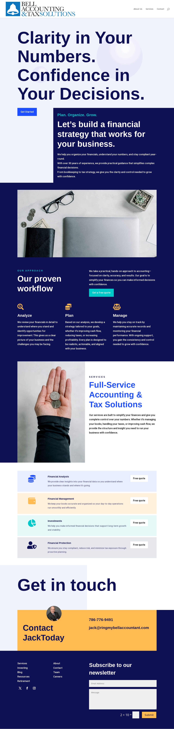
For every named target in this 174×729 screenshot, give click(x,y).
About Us (138, 9)
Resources (23, 676)
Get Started (27, 111)
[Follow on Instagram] (34, 688)
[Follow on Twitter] (20, 688)
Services (149, 9)
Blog (19, 672)
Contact (160, 9)
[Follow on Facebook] (27, 688)
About (56, 663)
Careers (57, 676)
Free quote (139, 478)
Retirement (23, 681)
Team (56, 672)
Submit (149, 715)
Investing (22, 667)
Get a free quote (101, 292)
